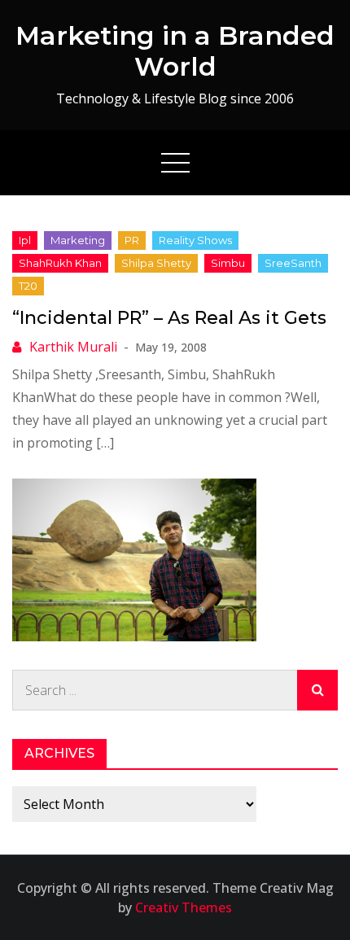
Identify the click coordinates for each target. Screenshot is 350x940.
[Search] (317, 690)
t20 (28, 285)
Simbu (228, 262)
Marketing (77, 240)
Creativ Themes (183, 907)
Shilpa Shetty (156, 262)
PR (132, 240)
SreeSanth (293, 262)
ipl (25, 240)
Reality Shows (195, 240)
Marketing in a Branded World (175, 51)
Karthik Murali (73, 347)
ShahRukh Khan (60, 262)
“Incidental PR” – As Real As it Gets (169, 318)
